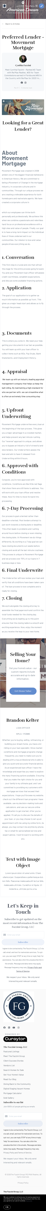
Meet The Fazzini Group (14, 1056)
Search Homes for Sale (13, 1070)
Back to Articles (12, 23)
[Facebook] (4, 1027)
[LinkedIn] (9, 1027)
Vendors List (9, 1065)
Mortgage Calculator (12, 1093)
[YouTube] (14, 1027)
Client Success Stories (13, 1060)
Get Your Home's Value (13, 1074)
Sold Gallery (8, 1097)
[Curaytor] (15, 1041)
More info (29, 1201)
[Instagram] (18, 1027)
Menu (32, 6)
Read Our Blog (9, 1079)
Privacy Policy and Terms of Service (17, 1152)
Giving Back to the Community (17, 1084)
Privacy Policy (23, 1183)
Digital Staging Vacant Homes (16, 1088)
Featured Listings (11, 1051)
